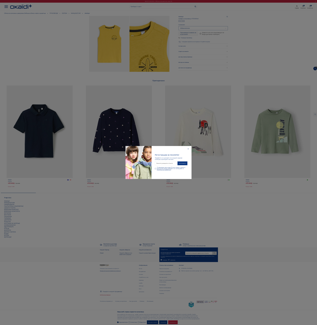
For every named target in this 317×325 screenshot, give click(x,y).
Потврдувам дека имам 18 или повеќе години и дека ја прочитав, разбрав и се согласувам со (171, 168)
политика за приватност (164, 170)
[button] (188, 149)
